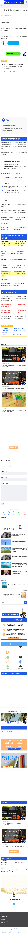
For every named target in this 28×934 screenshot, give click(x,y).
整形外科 (7, 649)
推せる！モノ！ (20, 653)
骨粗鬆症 (7, 653)
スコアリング (20, 649)
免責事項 (3, 919)
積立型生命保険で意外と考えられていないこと (13, 128)
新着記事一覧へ (13, 447)
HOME (15, 929)
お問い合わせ (20, 668)
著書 (7, 663)
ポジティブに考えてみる (8, 130)
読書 (20, 663)
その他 (7, 668)
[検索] (25, 602)
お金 (8, 517)
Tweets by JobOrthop (7, 731)
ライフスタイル (7, 658)
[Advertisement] (14, 94)
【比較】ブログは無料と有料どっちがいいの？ (13, 329)
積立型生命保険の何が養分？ (9, 125)
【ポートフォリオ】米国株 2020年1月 (11, 334)
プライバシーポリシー (6, 921)
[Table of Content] (7, 122)
